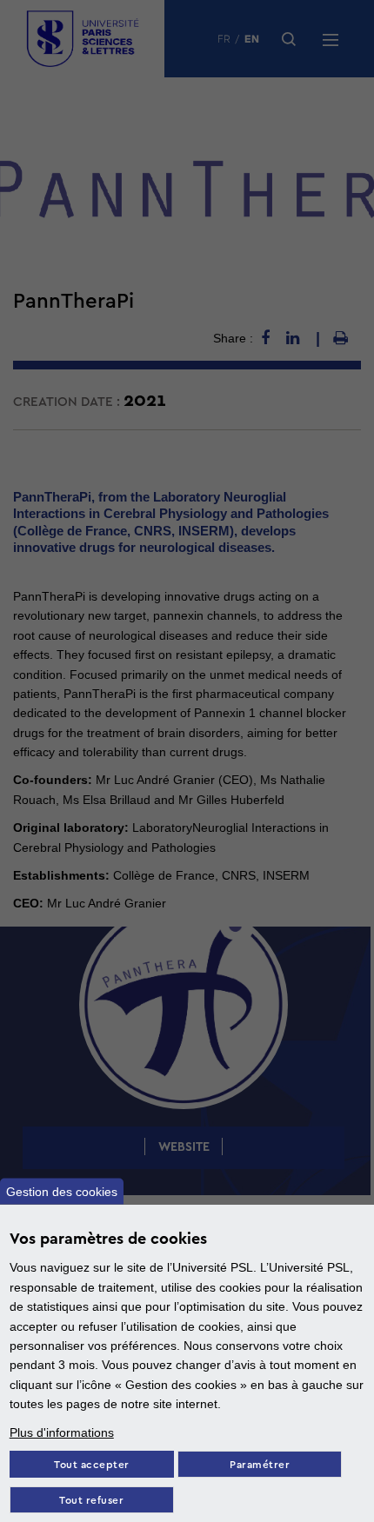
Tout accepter (92, 1465)
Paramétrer (260, 1465)
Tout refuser (91, 1500)
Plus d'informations (62, 1432)
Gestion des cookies (61, 1192)
